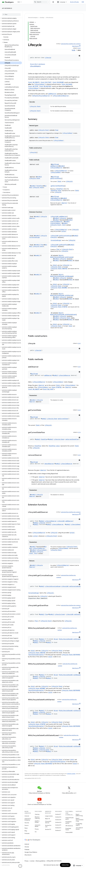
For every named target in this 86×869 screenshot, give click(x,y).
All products (28, 855)
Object (61, 255)
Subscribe (65, 865)
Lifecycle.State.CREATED (59, 268)
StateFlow (39, 186)
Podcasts (27, 833)
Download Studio (68, 829)
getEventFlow (63, 245)
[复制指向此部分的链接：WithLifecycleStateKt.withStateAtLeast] (29, 738)
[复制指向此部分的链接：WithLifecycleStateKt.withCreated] (29, 631)
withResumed (69, 276)
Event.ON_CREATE (33, 82)
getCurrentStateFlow (57, 186)
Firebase (27, 849)
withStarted (69, 295)
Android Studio (74, 2)
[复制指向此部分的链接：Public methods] (44, 360)
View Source (75, 46)
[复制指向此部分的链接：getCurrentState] (42, 410)
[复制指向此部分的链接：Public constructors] (49, 336)
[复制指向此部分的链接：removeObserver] (43, 455)
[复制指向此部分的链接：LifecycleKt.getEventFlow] (50, 606)
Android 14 (58, 822)
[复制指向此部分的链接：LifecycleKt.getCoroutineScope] (29, 578)
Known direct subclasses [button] (37, 65)
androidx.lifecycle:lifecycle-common (71, 43)
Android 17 (58, 814)
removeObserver (55, 198)
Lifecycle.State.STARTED (59, 307)
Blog (26, 830)
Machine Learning (37, 817)
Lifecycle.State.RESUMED (59, 288)
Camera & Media (37, 825)
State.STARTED (56, 387)
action (64, 231)
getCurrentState (55, 178)
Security (27, 822)
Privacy (37, 829)
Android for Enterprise (28, 819)
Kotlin (73, 50)
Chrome (27, 847)
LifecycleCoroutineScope (38, 236)
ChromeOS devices (48, 822)
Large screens (49, 816)
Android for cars (48, 826)
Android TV (48, 829)
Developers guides (68, 822)
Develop (42, 17)
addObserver (52, 94)
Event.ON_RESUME (58, 82)
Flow (41, 245)
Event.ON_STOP (33, 86)
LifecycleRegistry (35, 66)
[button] (11, 18)
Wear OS (47, 818)
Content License (71, 773)
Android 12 (58, 827)
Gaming (37, 814)
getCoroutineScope (65, 235)
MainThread (55, 164)
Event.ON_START (46, 82)
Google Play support (79, 824)
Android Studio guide (70, 818)
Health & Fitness (37, 821)
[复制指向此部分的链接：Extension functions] (48, 505)
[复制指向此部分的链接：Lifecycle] (37, 344)
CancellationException (36, 655)
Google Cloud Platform (31, 852)
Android (27, 816)
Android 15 (58, 819)
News (26, 828)
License (32, 861)
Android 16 (58, 817)
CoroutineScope (56, 240)
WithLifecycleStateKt (57, 257)
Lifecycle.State (35, 106)
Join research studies (79, 828)
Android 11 (58, 830)
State (59, 181)
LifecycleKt (55, 216)
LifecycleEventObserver (61, 96)
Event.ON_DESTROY (45, 86)
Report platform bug (79, 815)
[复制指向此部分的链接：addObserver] (40, 367)
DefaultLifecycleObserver (41, 96)
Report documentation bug (79, 820)
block (55, 265)
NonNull (62, 166)
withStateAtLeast (70, 314)
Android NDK (69, 832)
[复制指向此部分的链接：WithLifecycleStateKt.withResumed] (29, 666)
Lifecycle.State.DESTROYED (71, 655)
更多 (19, 2)
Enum (56, 130)
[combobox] (42, 2)
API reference (7, 8)
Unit (63, 225)
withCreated (69, 257)
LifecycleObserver (56, 168)
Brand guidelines (40, 861)
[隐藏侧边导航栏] (20, 866)
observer (64, 203)
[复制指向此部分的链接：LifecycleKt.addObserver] (49, 512)
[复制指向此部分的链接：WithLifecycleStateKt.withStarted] (29, 702)
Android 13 (58, 825)
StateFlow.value (56, 190)
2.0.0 (79, 48)
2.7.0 (79, 432)
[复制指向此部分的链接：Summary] (39, 119)
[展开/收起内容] (35, 22)
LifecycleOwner (40, 84)
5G (36, 831)
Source (26, 825)
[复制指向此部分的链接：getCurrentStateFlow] (46, 433)
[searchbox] (11, 14)
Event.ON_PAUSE (67, 84)
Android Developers (33, 17)
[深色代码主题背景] (79, 56)
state (70, 326)
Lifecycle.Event (35, 111)
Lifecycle (48, 57)
